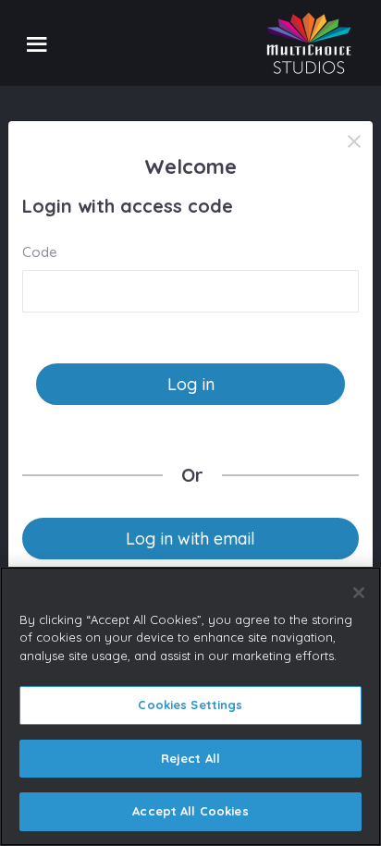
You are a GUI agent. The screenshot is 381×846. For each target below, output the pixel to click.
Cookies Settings (190, 704)
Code (39, 252)
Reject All (190, 758)
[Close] (354, 141)
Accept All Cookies (190, 810)
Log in (191, 384)
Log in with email (190, 538)
